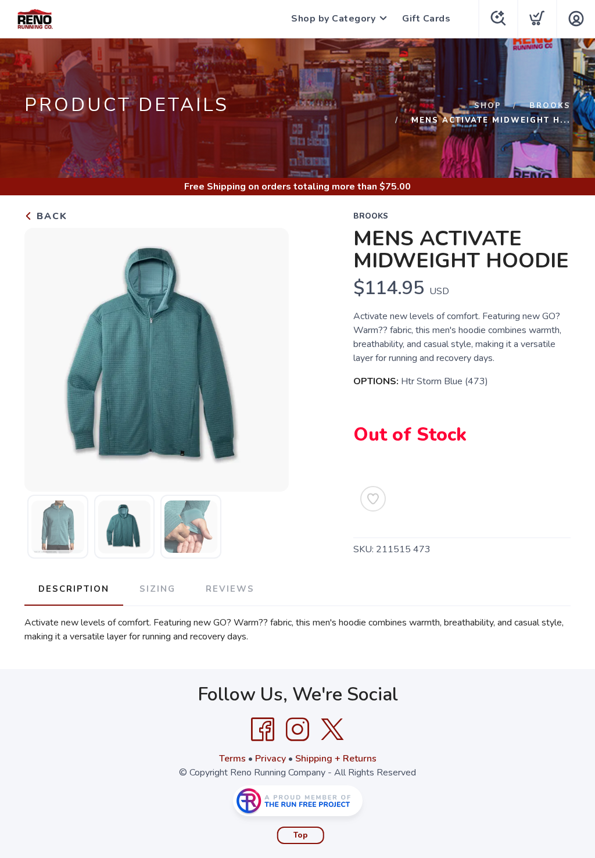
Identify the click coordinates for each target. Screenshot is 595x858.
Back (50, 216)
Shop (487, 106)
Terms (232, 758)
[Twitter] (332, 729)
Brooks (550, 106)
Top (300, 835)
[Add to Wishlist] (373, 499)
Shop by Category (333, 18)
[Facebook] (262, 729)
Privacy (270, 758)
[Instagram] (297, 729)
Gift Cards (426, 18)
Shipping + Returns (336, 758)
